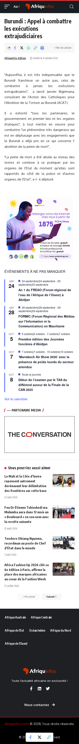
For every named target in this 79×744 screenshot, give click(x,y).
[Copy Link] (35, 47)
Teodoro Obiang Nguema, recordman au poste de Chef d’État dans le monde (25, 543)
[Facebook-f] (31, 689)
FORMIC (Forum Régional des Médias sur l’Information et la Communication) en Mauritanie (46, 321)
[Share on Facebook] (15, 47)
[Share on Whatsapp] (28, 47)
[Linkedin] (39, 689)
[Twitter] (48, 689)
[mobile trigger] (8, 6)
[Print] (42, 47)
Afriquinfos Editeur (15, 58)
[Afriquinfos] (39, 6)
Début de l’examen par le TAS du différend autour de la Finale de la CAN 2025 (43, 385)
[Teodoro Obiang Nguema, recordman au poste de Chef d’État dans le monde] (64, 542)
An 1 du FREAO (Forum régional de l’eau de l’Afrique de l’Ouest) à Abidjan (44, 295)
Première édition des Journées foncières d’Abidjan (41, 341)
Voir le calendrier (16, 399)
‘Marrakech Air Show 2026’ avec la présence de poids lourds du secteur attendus (46, 362)
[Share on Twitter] (22, 47)
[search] (71, 6)
